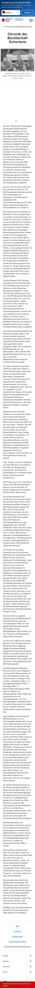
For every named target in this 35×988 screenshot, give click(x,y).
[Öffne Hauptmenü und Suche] (31, 20)
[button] (17, 120)
